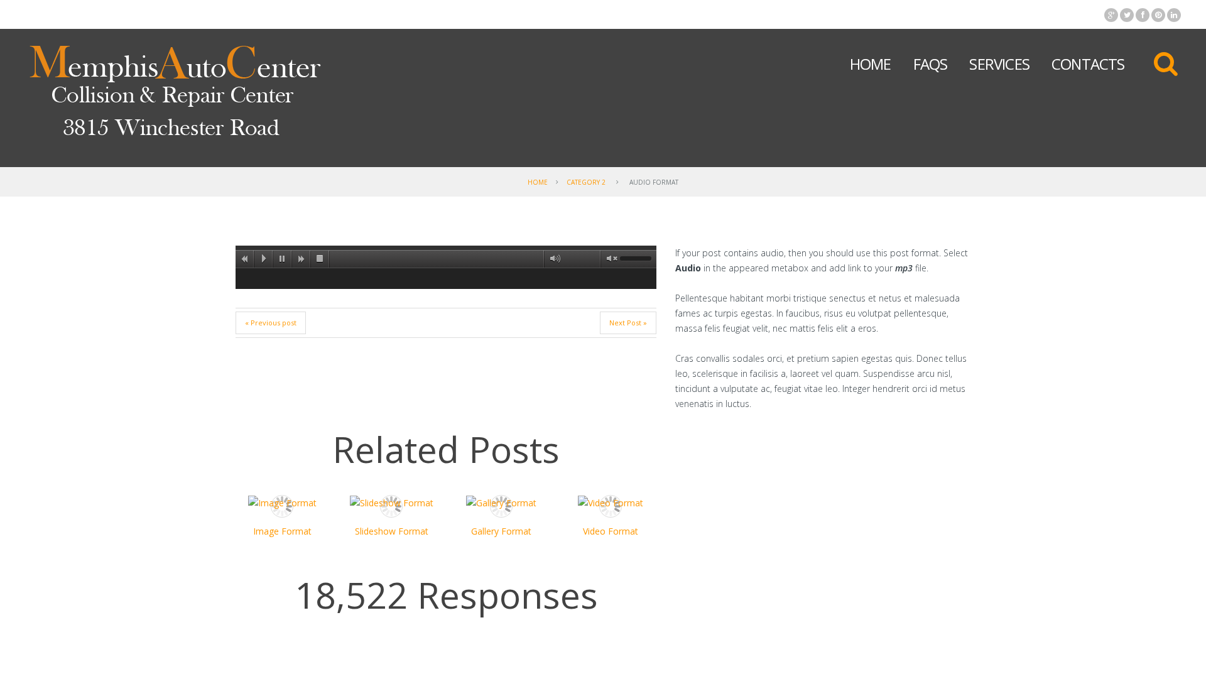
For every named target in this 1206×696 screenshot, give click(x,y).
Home (870, 63)
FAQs (930, 63)
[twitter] (1127, 15)
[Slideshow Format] (391, 503)
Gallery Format (501, 531)
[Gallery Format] (500, 503)
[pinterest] (1158, 15)
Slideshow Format (391, 531)
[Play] (263, 259)
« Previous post (270, 322)
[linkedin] (1174, 15)
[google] (1111, 15)
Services (999, 63)
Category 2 (586, 182)
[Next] (301, 259)
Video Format (610, 531)
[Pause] (282, 259)
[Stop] (320, 259)
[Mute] (552, 259)
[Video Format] (610, 503)
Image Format (282, 531)
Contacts (1088, 63)
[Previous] (245, 259)
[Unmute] (609, 259)
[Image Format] (282, 503)
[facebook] (1142, 15)
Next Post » (628, 322)
